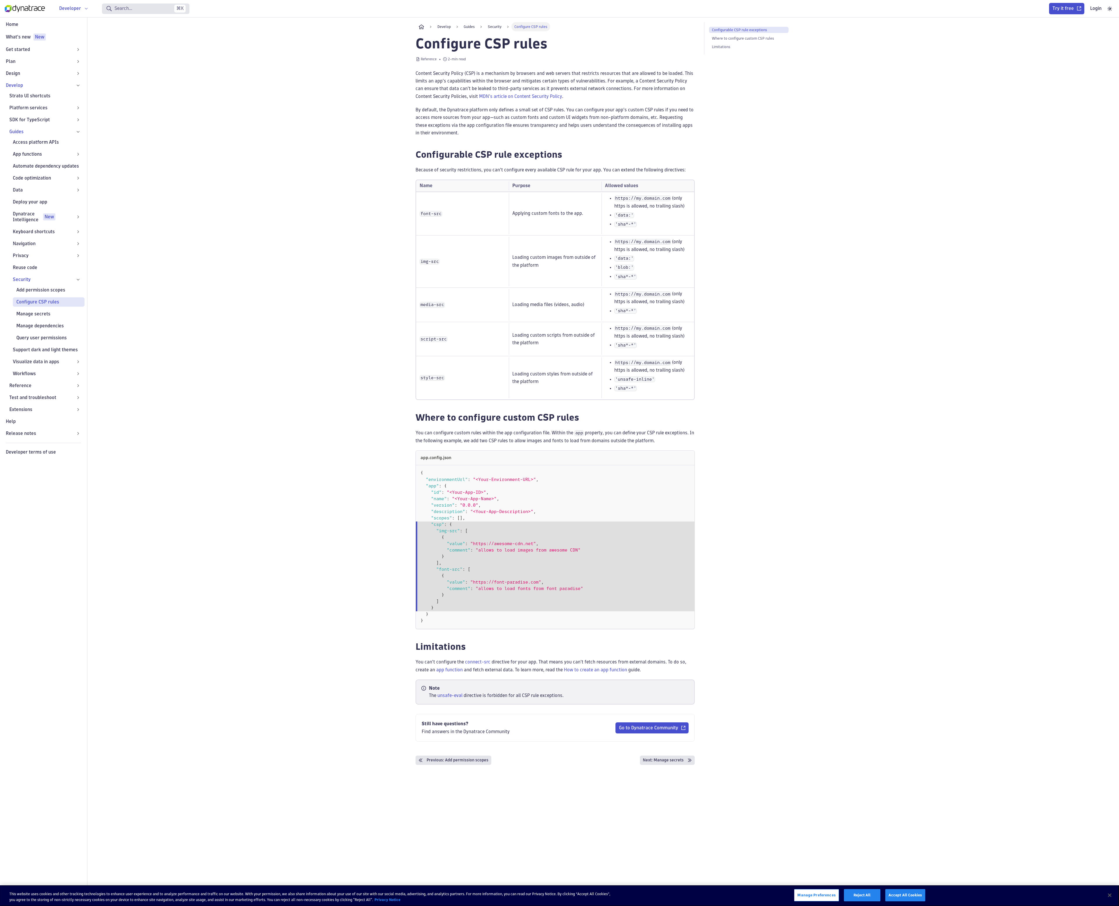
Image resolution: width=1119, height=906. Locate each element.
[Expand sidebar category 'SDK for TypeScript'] (78, 119)
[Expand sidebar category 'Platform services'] (78, 108)
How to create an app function (595, 670)
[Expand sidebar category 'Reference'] (78, 385)
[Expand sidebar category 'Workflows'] (78, 373)
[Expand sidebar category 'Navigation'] (78, 243)
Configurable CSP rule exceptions (739, 29)
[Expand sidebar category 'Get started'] (78, 49)
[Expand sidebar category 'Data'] (78, 190)
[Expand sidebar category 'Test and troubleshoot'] (78, 397)
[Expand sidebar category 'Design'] (78, 73)
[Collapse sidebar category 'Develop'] (78, 85)
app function (449, 670)
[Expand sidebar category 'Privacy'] (78, 255)
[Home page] (421, 26)
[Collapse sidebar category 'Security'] (78, 279)
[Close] (1109, 895)
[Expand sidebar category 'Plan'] (78, 61)
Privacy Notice (387, 899)
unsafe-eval (449, 695)
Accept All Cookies (905, 895)
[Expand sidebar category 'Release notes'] (78, 433)
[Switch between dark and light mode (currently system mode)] (1109, 8)
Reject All (862, 895)
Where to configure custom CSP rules (743, 38)
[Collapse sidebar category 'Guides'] (78, 131)
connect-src (477, 662)
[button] (47, 216)
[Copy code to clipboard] (687, 472)
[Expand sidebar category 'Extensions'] (78, 409)
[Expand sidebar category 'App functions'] (78, 154)
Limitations (721, 46)
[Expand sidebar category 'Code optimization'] (78, 178)
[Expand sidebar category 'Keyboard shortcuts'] (78, 231)
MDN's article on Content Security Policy (520, 96)
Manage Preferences (816, 895)
